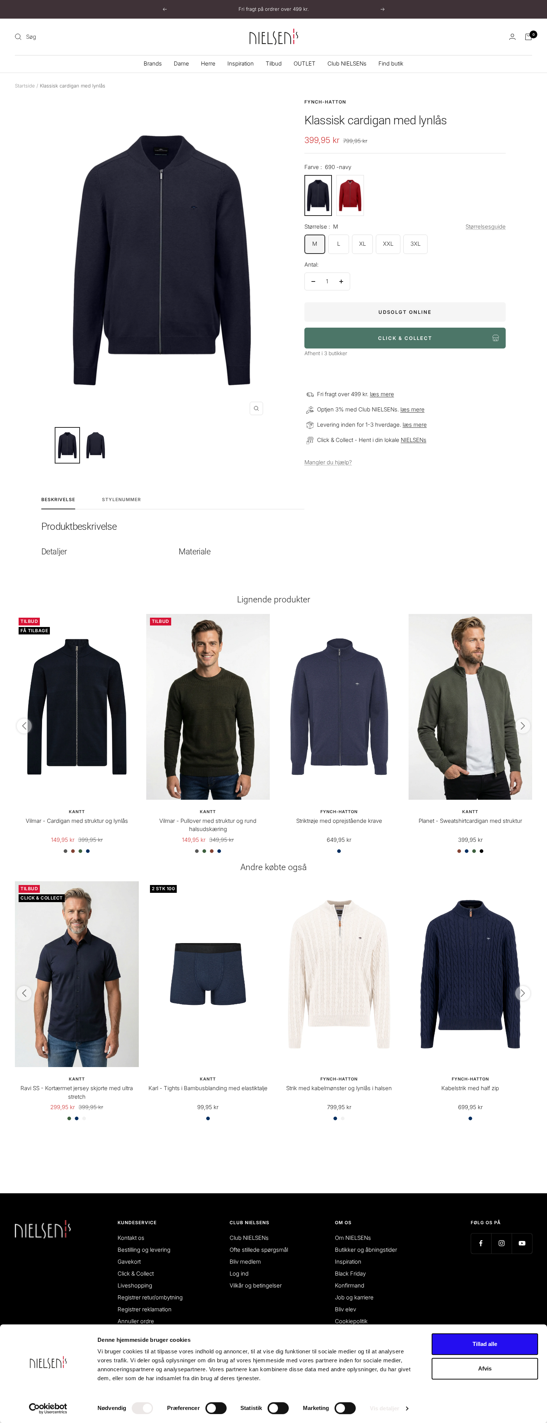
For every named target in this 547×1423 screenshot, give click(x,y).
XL (362, 243)
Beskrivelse (58, 499)
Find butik (390, 63)
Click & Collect (136, 1273)
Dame (181, 63)
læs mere (382, 394)
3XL (415, 243)
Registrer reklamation (145, 1309)
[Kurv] (528, 37)
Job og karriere (354, 1297)
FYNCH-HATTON (325, 102)
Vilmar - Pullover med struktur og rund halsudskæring (207, 825)
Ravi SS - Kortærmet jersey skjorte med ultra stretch (76, 1092)
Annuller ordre (136, 1321)
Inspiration (240, 63)
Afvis (485, 1368)
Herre (208, 63)
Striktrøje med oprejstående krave (339, 820)
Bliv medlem (245, 1261)
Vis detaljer (384, 1408)
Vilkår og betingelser (256, 1285)
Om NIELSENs (353, 1237)
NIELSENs (413, 439)
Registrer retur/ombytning (150, 1297)
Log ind (239, 1273)
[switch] (216, 1408)
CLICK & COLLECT (405, 338)
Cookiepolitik (351, 1321)
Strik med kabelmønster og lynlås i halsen (339, 1088)
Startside (25, 86)
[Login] (512, 37)
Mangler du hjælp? (328, 462)
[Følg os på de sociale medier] (481, 1243)
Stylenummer (121, 499)
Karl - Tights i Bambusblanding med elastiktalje (208, 1088)
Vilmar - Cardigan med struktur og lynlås (77, 820)
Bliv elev (345, 1309)
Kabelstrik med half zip (470, 1088)
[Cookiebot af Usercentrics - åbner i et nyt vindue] (48, 1408)
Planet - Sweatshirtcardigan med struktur (470, 820)
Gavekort (129, 1261)
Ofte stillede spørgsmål (259, 1249)
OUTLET (305, 63)
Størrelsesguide (486, 226)
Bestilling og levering (144, 1249)
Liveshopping (135, 1285)
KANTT (77, 811)
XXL (388, 243)
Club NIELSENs (347, 63)
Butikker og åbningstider (366, 1249)
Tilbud (274, 63)
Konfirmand (349, 1285)
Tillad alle (485, 1344)
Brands (153, 63)
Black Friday (350, 1273)
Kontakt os (131, 1237)
